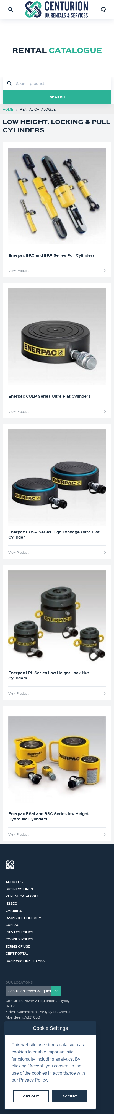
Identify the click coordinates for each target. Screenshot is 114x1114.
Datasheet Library (23, 917)
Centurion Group (10, 864)
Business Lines (19, 888)
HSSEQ (11, 902)
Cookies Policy (19, 938)
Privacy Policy (19, 931)
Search (57, 97)
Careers (14, 909)
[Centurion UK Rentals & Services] (57, 9)
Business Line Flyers (25, 960)
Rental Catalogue (23, 895)
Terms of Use (18, 945)
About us (14, 881)
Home (8, 109)
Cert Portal (17, 952)
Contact (13, 924)
